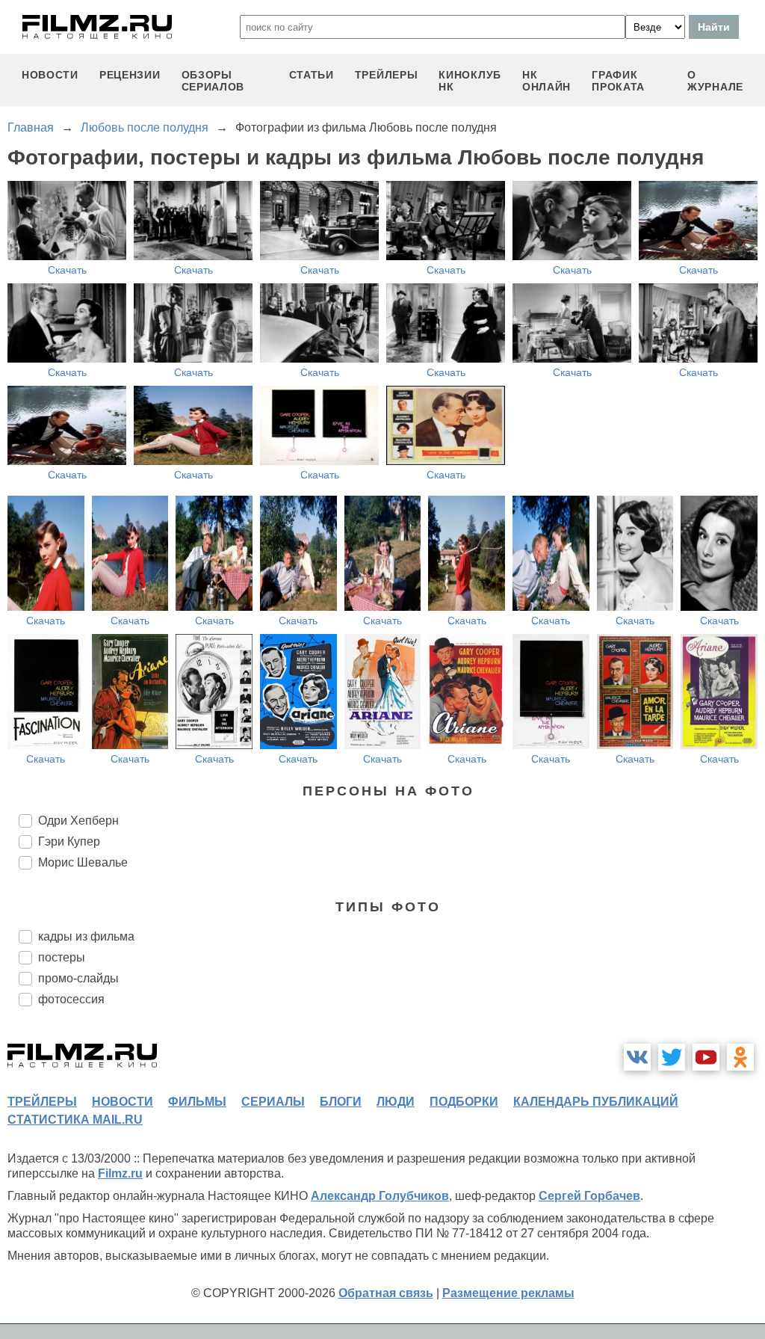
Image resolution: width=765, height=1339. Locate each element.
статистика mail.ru (75, 1119)
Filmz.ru (120, 1173)
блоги (341, 1101)
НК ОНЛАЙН (546, 81)
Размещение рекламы (508, 1293)
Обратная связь (385, 1293)
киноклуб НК (470, 81)
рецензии (130, 75)
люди (396, 1101)
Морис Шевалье (83, 862)
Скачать (67, 270)
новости (50, 75)
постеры (61, 957)
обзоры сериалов (213, 81)
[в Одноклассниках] (740, 1057)
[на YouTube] (706, 1057)
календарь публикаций (595, 1101)
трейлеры (386, 75)
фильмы (197, 1101)
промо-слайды (78, 978)
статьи (311, 75)
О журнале (715, 81)
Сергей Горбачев (589, 1195)
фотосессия (71, 999)
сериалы (273, 1101)
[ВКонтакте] (637, 1057)
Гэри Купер (69, 841)
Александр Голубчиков (380, 1195)
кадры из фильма (86, 936)
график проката (618, 81)
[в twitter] (671, 1057)
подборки (464, 1101)
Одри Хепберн (78, 820)
